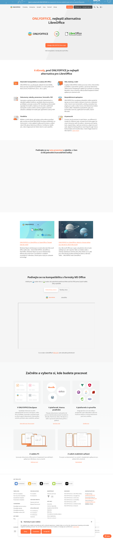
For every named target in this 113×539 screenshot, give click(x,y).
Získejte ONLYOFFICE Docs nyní (56, 45)
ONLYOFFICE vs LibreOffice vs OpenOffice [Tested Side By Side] (36, 243)
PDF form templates (18, 493)
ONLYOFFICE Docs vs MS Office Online (73, 493)
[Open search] (94, 7)
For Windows (21, 483)
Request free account (35, 504)
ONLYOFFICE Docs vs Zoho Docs (71, 497)
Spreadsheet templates (18, 497)
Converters (16, 503)
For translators (33, 512)
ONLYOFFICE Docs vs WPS (70, 501)
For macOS (46, 483)
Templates (16, 491)
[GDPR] (52, 496)
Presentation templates (18, 499)
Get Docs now (56, 423)
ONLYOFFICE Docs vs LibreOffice (71, 499)
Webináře (49, 510)
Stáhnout (69, 7)
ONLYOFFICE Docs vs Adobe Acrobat (72, 503)
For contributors (34, 510)
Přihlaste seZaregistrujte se (83, 7)
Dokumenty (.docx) (51, 290)
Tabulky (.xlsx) (63, 290)
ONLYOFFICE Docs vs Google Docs (72, 495)
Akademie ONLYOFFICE (52, 508)
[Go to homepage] (15, 7)
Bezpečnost (50, 491)
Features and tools (34, 502)
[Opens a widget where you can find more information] (107, 536)
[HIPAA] (48, 496)
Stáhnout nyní (34, 462)
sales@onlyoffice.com (90, 495)
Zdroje (55, 7)
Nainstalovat (78, 462)
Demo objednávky (51, 516)
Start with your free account (27, 423)
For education (34, 491)
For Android (59, 483)
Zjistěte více (86, 423)
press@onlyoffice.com (90, 502)
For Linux (34, 483)
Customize (36, 531)
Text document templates (19, 495)
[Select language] (101, 7)
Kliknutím (56, 353)
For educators (33, 495)
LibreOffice (64, 297)
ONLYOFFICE (52, 297)
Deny (25, 531)
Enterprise (32, 7)
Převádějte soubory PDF (19, 512)
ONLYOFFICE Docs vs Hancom (71, 505)
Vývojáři (39, 7)
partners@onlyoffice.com (91, 498)
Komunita (49, 504)
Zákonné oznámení (51, 518)
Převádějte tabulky (17, 508)
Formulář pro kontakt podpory (54, 514)
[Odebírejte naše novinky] (15, 531)
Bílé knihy (49, 512)
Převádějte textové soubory (19, 506)
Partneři (49, 7)
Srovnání (67, 491)
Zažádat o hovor (89, 504)
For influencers (33, 514)
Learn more (75, 130)
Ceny (44, 7)
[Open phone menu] (98, 7)
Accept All (46, 531)
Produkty (25, 7)
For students (33, 493)
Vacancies (32, 516)
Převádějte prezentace (18, 510)
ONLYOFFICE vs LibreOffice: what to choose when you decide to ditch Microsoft (74, 243)
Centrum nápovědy (51, 506)
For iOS (70, 483)
